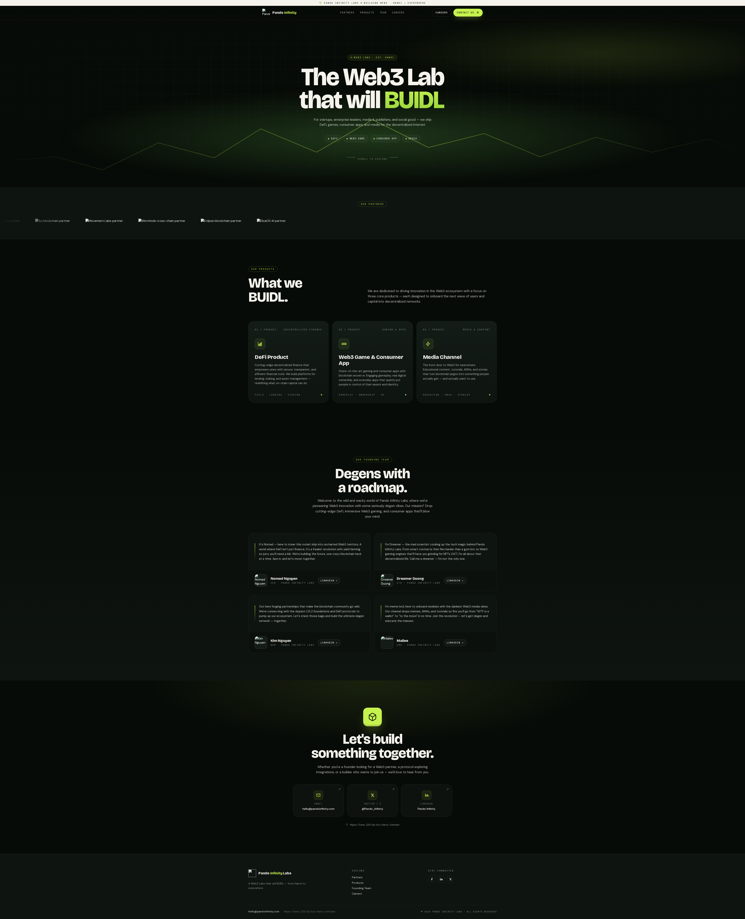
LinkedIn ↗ (329, 580)
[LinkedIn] (441, 879)
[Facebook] (432, 879)
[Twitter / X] (450, 879)
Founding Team (361, 888)
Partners (347, 12)
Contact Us (465, 12)
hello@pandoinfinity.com (263, 911)
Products (367, 12)
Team (383, 12)
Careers (398, 12)
